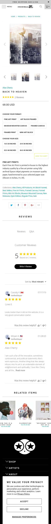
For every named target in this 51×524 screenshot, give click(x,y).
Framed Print (10, 132)
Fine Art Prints (18, 190)
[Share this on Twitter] (11, 205)
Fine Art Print (10, 119)
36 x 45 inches (26, 150)
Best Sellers (7, 190)
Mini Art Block (26, 132)
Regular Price (27, 196)
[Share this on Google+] (32, 205)
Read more (20, 370)
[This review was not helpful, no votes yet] (43, 325)
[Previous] (5, 44)
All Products (27, 187)
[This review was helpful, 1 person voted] (39, 325)
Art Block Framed (28, 119)
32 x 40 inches (10, 150)
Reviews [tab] (21, 231)
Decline (24, 509)
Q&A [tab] (31, 231)
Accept (24, 501)
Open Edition (16, 196)
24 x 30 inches (26, 144)
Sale (35, 196)
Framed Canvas (38, 126)
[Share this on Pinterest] (25, 205)
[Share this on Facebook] (18, 205)
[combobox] (35, 281)
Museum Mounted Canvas (15, 126)
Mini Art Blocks (14, 193)
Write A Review (26, 266)
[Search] (41, 6)
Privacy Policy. (23, 494)
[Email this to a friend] (39, 205)
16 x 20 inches (10, 144)
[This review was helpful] (39, 380)
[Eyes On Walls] (25, 6)
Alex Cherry (8, 88)
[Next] (46, 44)
